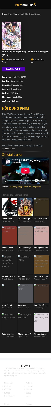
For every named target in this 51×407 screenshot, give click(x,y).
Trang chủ (6, 14)
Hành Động (8, 60)
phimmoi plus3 (8, 149)
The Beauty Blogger (16, 187)
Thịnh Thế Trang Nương (32, 187)
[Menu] (3, 4)
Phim (15, 14)
